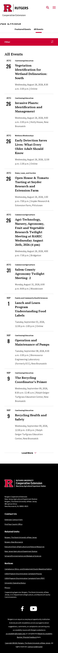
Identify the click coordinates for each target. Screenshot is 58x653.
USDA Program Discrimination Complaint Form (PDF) (25, 578)
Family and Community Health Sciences (31, 298)
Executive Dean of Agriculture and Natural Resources (24, 547)
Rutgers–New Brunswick (14, 542)
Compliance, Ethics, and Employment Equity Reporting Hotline (28, 569)
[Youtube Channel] (33, 608)
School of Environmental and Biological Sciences (23, 556)
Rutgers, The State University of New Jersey (21, 537)
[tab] (23, 29)
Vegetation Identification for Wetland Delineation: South (31, 71)
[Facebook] (22, 608)
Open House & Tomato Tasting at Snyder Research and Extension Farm (32, 184)
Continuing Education (24, 60)
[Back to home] (25, 484)
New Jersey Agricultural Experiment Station (21, 551)
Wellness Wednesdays (24, 135)
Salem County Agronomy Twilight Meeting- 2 (29, 273)
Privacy (7, 587)
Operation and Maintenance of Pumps (32, 342)
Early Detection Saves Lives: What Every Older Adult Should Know (31, 146)
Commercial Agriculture (25, 215)
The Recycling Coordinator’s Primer (31, 380)
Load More (27, 452)
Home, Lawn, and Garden (25, 173)
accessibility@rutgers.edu (16, 633)
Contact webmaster (35, 647)
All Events (38, 29)
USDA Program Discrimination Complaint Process (23, 574)
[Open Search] (47, 7)
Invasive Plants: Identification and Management (28, 107)
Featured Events (23, 29)
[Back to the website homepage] (16, 8)
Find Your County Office (13, 524)
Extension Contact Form (14, 519)
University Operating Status (15, 583)
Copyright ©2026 (11, 643)
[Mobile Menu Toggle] (54, 7)
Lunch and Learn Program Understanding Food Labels (30, 309)
